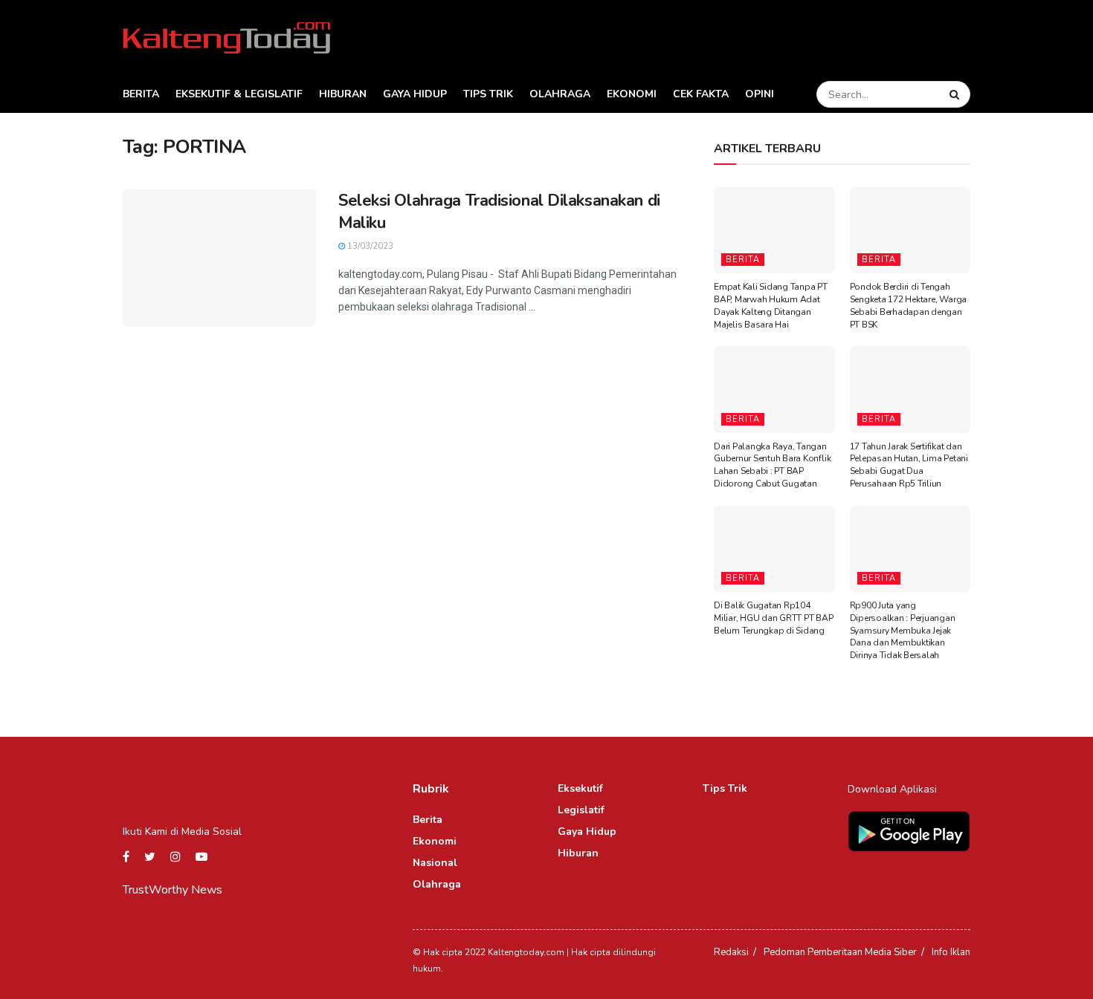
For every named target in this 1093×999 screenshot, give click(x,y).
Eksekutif (580, 788)
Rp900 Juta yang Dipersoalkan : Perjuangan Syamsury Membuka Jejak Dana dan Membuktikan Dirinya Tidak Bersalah (902, 630)
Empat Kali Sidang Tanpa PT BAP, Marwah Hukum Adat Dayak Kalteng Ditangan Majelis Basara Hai (771, 305)
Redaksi (731, 952)
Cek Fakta (701, 94)
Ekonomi (632, 94)
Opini (759, 94)
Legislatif (581, 810)
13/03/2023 (369, 246)
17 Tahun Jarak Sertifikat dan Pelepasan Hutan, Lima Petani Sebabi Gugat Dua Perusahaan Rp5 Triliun (909, 464)
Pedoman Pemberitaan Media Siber (840, 952)
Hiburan (343, 94)
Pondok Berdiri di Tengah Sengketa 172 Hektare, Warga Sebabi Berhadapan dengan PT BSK (908, 305)
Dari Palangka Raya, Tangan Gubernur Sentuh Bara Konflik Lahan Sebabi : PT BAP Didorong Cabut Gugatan (772, 464)
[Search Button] (956, 94)
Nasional (435, 863)
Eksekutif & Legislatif (239, 94)
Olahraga (559, 94)
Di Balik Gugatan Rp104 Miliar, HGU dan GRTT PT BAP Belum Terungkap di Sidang (774, 618)
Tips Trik (488, 94)
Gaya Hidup (415, 94)
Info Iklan (951, 952)
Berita (141, 94)
